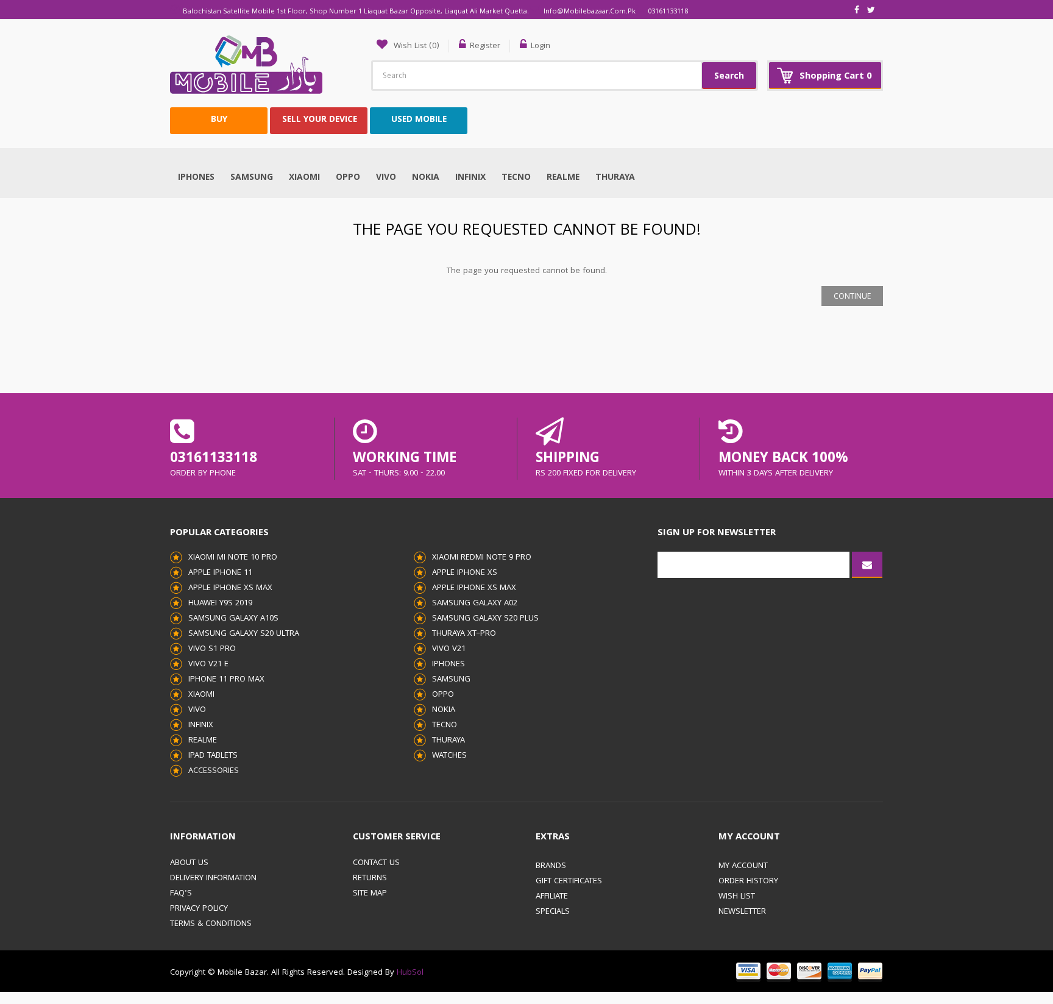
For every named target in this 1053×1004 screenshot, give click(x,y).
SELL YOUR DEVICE (319, 120)
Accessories (213, 771)
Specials (553, 912)
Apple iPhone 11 (220, 573)
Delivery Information (213, 878)
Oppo (348, 178)
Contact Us (376, 863)
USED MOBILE (419, 120)
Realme (563, 178)
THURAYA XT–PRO (464, 634)
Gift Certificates (569, 881)
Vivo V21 (449, 649)
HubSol (409, 973)
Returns (370, 878)
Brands (551, 866)
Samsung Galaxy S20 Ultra (243, 634)
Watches (449, 756)
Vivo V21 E (208, 664)
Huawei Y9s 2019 (220, 603)
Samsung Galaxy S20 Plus (485, 618)
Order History (748, 881)
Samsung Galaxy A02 (474, 603)
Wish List (736, 896)
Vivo (386, 178)
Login (540, 46)
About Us (189, 863)
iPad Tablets (213, 756)
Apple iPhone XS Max (230, 588)
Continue (852, 297)
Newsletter (742, 912)
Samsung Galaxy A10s (233, 618)
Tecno (516, 178)
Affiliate (552, 896)
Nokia (425, 178)
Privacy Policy (199, 909)
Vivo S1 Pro (212, 649)
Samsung (251, 178)
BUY (219, 120)
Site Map (370, 893)
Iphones (196, 178)
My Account (743, 866)
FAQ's (181, 893)
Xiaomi (304, 178)
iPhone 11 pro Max (226, 679)
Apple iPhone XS (464, 573)
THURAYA (615, 178)
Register (485, 46)
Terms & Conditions (211, 924)
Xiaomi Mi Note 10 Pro (232, 557)
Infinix (470, 178)
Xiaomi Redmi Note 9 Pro (481, 557)
